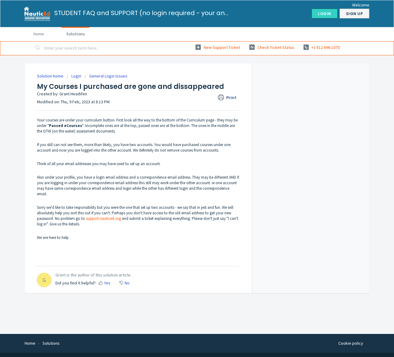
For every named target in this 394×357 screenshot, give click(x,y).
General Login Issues (108, 76)
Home (38, 34)
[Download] (186, 98)
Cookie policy (350, 343)
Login (76, 76)
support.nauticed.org (103, 218)
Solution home (50, 76)
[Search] (37, 48)
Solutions (75, 34)
